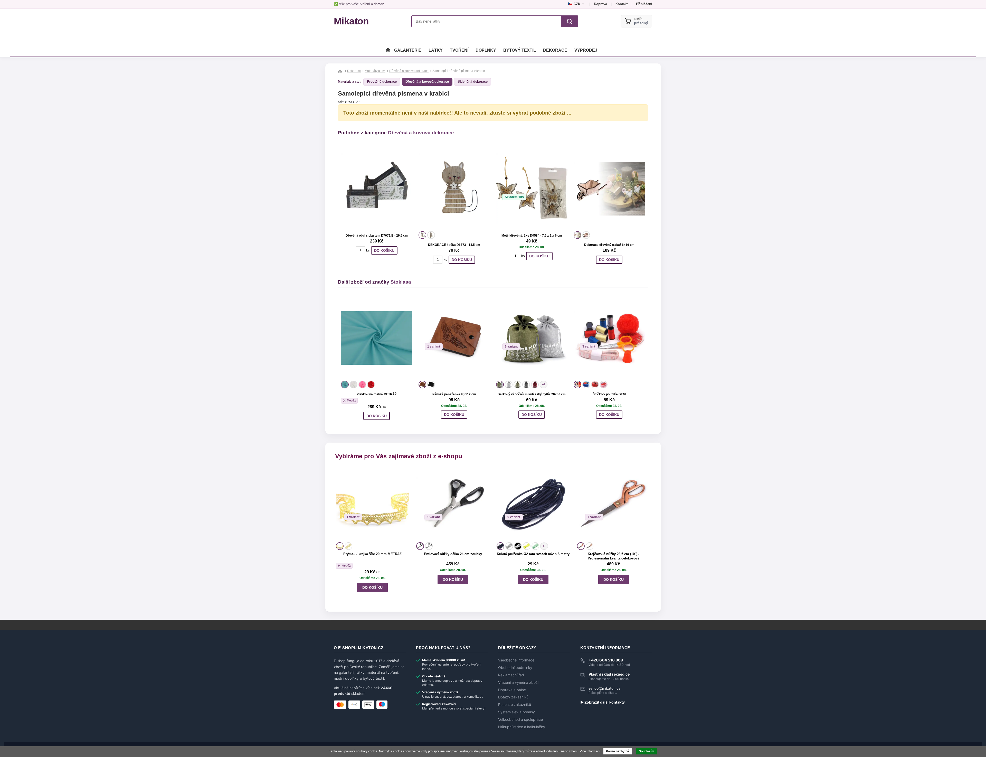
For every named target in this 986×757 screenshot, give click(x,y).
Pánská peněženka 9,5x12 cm (454, 394)
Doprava (600, 4)
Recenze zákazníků (514, 705)
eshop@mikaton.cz (605, 688)
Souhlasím (646, 751)
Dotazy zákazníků (513, 697)
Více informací (590, 751)
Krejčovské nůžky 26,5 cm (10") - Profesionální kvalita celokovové (613, 556)
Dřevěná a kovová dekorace (427, 81)
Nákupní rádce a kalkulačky (521, 727)
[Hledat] (569, 21)
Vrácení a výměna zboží (518, 682)
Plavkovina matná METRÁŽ (376, 394)
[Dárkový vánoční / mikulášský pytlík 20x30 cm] (531, 338)
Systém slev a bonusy (516, 712)
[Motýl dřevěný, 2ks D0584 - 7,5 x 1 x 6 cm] (531, 188)
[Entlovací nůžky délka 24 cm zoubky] (452, 504)
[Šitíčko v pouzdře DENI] (609, 338)
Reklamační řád (511, 675)
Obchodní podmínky (515, 668)
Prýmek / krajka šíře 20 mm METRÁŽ (372, 554)
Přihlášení (644, 4)
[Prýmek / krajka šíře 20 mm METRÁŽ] (372, 504)
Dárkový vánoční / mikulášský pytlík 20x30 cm (532, 394)
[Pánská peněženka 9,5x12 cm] (454, 338)
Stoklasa (401, 282)
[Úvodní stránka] (388, 50)
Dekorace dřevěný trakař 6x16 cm (609, 245)
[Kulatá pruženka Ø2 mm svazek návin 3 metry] (533, 504)
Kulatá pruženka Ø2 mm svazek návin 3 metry (533, 554)
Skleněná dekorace (473, 81)
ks (368, 250)
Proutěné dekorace (382, 81)
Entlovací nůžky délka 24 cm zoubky (453, 554)
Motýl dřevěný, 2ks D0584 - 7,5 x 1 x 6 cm (531, 235)
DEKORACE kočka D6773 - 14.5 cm (454, 245)
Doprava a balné (512, 690)
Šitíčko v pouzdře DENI (609, 394)
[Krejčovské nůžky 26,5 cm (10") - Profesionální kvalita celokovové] (613, 504)
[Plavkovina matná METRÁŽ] (376, 338)
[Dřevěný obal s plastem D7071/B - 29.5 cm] (376, 188)
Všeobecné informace (516, 660)
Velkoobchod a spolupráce (520, 719)
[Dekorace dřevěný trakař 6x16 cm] (609, 188)
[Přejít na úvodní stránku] (340, 71)
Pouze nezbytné (617, 751)
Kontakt (621, 4)
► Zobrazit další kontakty (602, 702)
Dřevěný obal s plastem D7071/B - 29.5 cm (377, 235)
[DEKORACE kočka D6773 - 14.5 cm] (454, 188)
